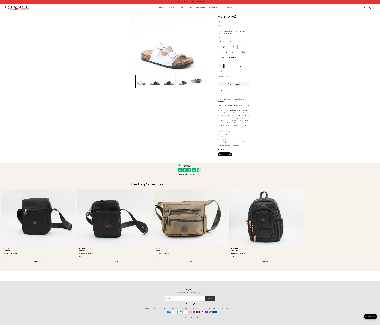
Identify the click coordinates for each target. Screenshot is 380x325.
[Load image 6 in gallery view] (196, 81)
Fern (230, 41)
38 (234, 66)
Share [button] (222, 150)
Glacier (6, 248)
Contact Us (226, 308)
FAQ (154, 308)
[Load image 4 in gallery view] (169, 81)
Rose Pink (232, 57)
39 (241, 66)
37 (227, 66)
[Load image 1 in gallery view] (141, 81)
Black (222, 41)
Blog (234, 308)
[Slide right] (205, 81)
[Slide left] (133, 81)
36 (220, 66)
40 (221, 71)
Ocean (222, 57)
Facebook (190, 304)
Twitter (194, 304)
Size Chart (221, 91)
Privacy (187, 308)
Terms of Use (205, 308)
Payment (162, 308)
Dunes (157, 248)
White (243, 52)
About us (216, 308)
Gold (238, 41)
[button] (161, 7)
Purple (232, 47)
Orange (222, 47)
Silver (234, 52)
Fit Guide (147, 308)
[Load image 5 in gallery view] (183, 81)
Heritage (234, 248)
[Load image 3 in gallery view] (155, 81)
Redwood (243, 47)
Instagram (186, 304)
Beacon (82, 248)
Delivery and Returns (175, 308)
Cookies (196, 308)
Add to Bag (38, 261)
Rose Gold (223, 52)
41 (227, 71)
